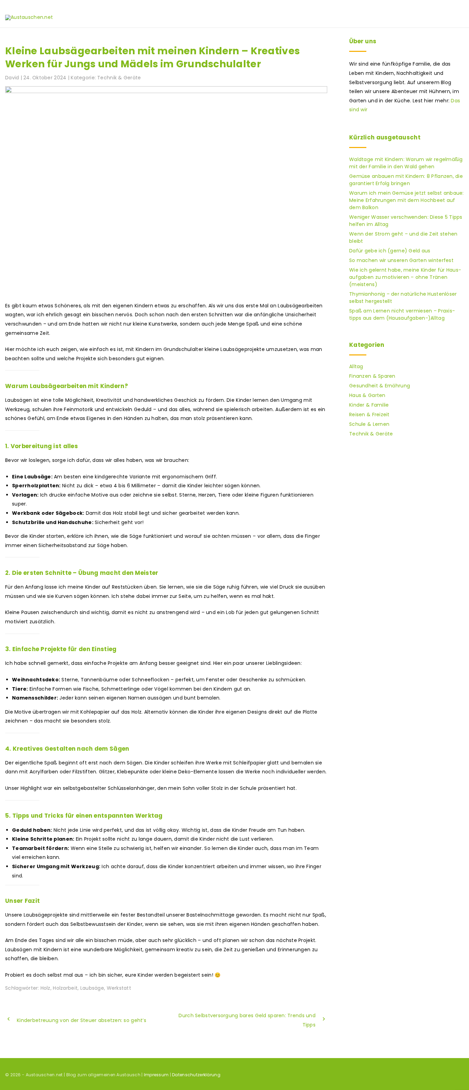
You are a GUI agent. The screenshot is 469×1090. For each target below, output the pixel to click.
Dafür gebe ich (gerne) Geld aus (390, 250)
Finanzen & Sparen (372, 376)
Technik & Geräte (119, 77)
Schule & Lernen (369, 424)
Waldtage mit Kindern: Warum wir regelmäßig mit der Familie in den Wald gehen (406, 163)
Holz (45, 988)
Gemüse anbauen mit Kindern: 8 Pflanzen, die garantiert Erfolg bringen (406, 180)
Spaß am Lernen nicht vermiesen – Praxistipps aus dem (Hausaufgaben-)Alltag (402, 314)
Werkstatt (119, 988)
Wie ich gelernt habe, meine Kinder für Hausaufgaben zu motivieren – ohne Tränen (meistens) (405, 277)
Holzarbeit (65, 988)
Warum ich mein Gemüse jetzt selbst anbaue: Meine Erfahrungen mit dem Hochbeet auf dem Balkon (406, 200)
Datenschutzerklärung (196, 1075)
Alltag (356, 366)
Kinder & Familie (369, 404)
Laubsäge (92, 988)
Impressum (156, 1075)
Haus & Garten (367, 395)
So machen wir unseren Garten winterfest (401, 260)
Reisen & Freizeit (369, 414)
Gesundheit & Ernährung (379, 385)
